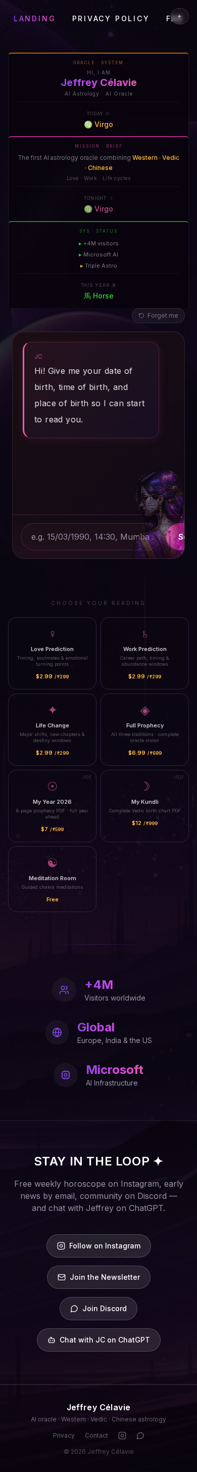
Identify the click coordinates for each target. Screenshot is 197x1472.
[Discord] (140, 1436)
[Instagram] (122, 1436)
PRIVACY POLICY (111, 18)
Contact (96, 1435)
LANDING (35, 18)
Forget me (162, 315)
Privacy (64, 1435)
